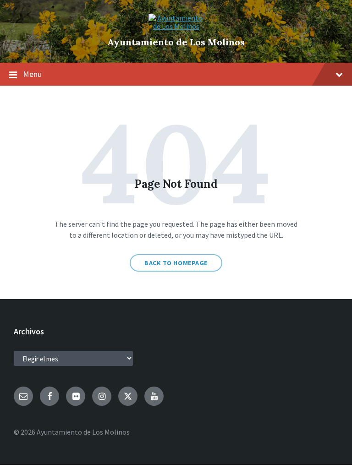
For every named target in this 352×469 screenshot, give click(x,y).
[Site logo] (176, 26)
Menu (32, 74)
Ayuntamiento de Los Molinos (176, 42)
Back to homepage (176, 263)
